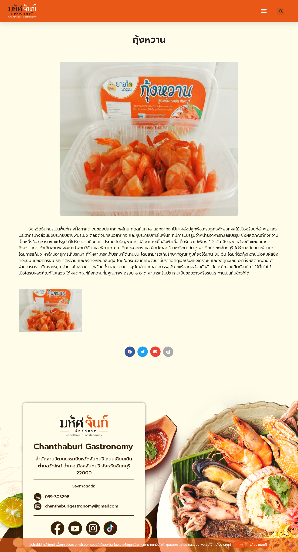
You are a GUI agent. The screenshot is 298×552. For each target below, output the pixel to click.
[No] (291, 544)
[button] (264, 11)
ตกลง (239, 544)
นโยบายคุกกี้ (223, 544)
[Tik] (110, 528)
